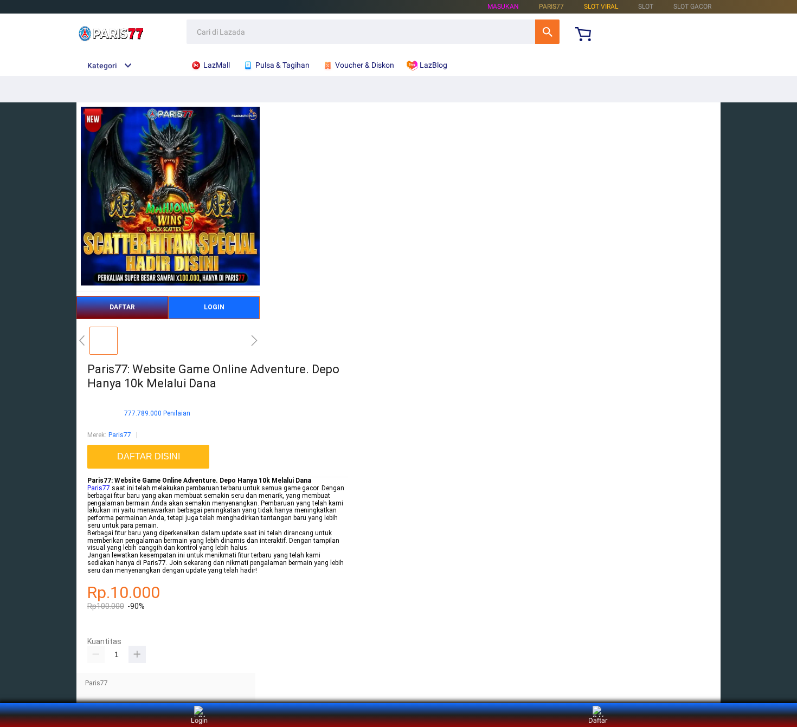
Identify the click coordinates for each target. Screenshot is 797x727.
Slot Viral (601, 6)
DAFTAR (122, 307)
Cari (547, 32)
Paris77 (119, 435)
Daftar (597, 720)
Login (199, 720)
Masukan (503, 6)
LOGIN (214, 307)
